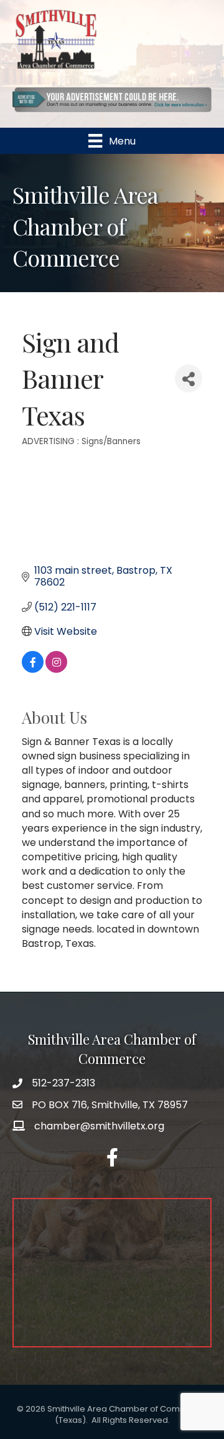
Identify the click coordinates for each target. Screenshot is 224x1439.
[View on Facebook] (33, 669)
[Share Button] (188, 378)
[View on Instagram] (56, 669)
